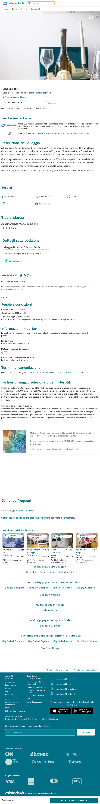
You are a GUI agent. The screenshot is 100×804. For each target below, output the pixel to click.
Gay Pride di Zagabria (38, 641)
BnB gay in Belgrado (50, 625)
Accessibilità (10, 682)
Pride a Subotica (66, 572)
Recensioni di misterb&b (37, 696)
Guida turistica (47, 572)
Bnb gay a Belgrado (14, 587)
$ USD (49, 670)
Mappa (23, 97)
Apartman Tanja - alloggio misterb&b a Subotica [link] (81, 551)
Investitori (9, 694)
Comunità (31, 572)
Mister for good (11, 708)
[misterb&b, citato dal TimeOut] (71, 754)
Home (6, 9)
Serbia (14, 9)
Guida (68, 670)
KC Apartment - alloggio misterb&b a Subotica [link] (33, 551)
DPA (28, 699)
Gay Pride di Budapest (13, 641)
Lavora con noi (11, 685)
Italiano (59, 670)
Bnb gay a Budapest (39, 587)
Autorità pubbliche (34, 702)
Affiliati (7, 691)
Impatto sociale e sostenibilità (12, 703)
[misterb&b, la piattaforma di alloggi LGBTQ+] (13, 3)
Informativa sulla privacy (77, 372)
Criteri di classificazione (36, 687)
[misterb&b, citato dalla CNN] (9, 754)
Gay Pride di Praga (50, 648)
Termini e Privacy (34, 679)
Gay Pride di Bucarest (87, 641)
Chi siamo (9, 679)
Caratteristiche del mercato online (38, 691)
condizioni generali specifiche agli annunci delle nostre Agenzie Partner (45, 319)
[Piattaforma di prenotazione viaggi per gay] (14, 792)
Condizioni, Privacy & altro (85, 670)
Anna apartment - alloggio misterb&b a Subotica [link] (57, 551)
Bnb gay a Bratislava (50, 594)
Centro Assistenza (50, 719)
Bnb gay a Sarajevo (62, 587)
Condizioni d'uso (46, 372)
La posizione (15, 261)
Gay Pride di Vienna (62, 641)
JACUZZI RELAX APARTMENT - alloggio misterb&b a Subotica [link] (8, 551)
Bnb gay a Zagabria (85, 587)
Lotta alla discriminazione (15, 711)
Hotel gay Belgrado (50, 610)
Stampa (8, 688)
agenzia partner (36, 93)
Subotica (24, 9)
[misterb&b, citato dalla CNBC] (39, 754)
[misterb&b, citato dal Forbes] (74, 762)
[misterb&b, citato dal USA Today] (11, 762)
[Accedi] (97, 18)
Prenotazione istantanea (74, 800)
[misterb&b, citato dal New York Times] (43, 762)
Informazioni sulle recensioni (34, 683)
